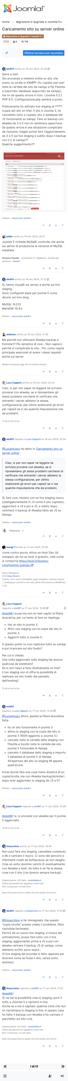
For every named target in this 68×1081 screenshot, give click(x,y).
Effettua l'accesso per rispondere (44, 52)
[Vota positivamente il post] (44, 225)
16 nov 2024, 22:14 (43, 382)
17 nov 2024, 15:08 (55, 806)
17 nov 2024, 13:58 (42, 710)
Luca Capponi (14, 382)
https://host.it (13, 576)
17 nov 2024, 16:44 (41, 846)
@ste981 (7, 613)
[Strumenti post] (63, 225)
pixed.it (16, 261)
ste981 (10, 68)
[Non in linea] (4, 236)
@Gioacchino (11, 920)
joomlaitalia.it (34, 880)
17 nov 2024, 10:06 (35, 608)
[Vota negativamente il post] (56, 225)
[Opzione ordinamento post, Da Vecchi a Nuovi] (7, 53)
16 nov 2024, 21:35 (38, 334)
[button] (5, 1076)
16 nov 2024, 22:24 (55, 439)
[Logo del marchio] (23, 8)
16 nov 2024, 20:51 (34, 236)
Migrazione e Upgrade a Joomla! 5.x (24, 36)
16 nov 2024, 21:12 (36, 279)
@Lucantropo (11, 448)
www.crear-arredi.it (21, 218)
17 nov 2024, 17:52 (53, 988)
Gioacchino (12, 846)
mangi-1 (10, 547)
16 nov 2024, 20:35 (36, 68)
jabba (9, 236)
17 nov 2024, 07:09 (37, 547)
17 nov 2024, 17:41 (52, 910)
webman (11, 334)
